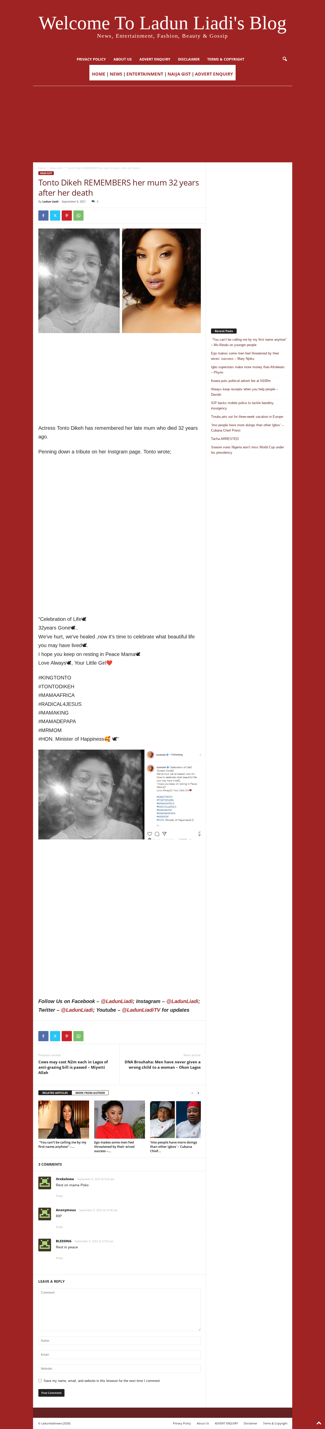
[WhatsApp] (78, 215)
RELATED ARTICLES (55, 1093)
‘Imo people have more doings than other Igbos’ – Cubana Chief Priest (247, 427)
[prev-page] (192, 1093)
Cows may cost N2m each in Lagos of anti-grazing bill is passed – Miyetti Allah (73, 1067)
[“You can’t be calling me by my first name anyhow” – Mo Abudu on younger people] (63, 1120)
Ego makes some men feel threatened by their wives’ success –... (114, 1146)
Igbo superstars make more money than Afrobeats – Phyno (248, 369)
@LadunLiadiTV (141, 1010)
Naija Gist (56, 168)
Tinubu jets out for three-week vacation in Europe (247, 417)
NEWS (116, 74)
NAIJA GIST (179, 74)
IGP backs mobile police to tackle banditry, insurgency (242, 405)
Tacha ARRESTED (225, 439)
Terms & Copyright (225, 59)
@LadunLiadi (117, 1001)
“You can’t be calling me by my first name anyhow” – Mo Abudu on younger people (248, 342)
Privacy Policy (91, 59)
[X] (55, 215)
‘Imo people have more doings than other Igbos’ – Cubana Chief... (173, 1146)
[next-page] (198, 1093)
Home (41, 168)
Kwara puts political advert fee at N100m (241, 381)
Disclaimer (189, 59)
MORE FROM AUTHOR (90, 1093)
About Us (122, 59)
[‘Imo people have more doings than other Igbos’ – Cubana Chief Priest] (175, 1120)
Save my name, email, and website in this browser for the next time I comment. (102, 1381)
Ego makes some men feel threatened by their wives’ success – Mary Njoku (245, 356)
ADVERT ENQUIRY (154, 59)
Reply (59, 1195)
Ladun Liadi (50, 201)
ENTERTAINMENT (144, 74)
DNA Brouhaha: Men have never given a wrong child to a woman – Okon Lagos (163, 1064)
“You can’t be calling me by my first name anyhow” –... (62, 1144)
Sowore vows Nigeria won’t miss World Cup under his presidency (247, 449)
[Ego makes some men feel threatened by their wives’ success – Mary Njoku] (119, 1120)
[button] (284, 59)
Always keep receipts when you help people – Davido (244, 391)
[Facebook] (43, 215)
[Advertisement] (162, 124)
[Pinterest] (67, 215)
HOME (98, 74)
